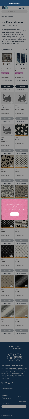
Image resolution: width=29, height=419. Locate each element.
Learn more (14, 214)
